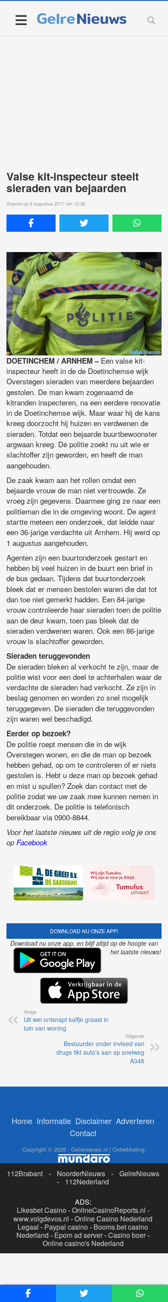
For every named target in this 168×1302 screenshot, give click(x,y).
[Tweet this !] (84, 223)
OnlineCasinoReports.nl (109, 1210)
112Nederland (87, 1182)
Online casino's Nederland (83, 1243)
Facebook (31, 842)
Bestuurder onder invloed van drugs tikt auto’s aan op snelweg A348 (100, 1048)
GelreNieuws (139, 1173)
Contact (83, 1132)
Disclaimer (93, 1120)
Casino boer (127, 1235)
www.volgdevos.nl (41, 1219)
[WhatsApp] (137, 223)
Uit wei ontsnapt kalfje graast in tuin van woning (66, 1020)
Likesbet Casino (41, 1210)
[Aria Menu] (20, 19)
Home (22, 1120)
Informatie (54, 1120)
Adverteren (135, 1120)
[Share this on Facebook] (31, 223)
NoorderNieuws (81, 1173)
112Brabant (25, 1173)
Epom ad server (78, 1235)
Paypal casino (66, 1227)
